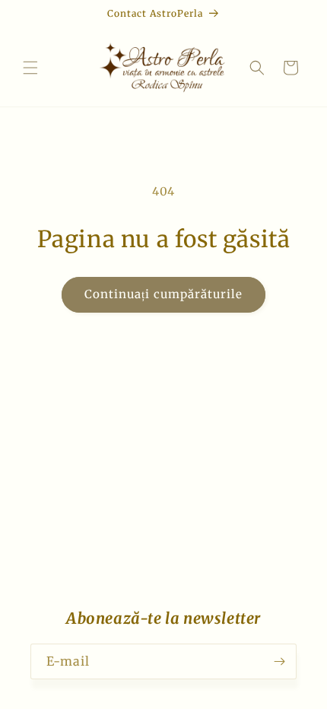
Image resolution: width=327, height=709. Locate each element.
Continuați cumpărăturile (163, 294)
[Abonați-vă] (279, 661)
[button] (30, 67)
